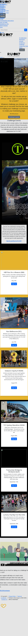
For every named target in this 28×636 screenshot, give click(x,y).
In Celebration (3, 4)
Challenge (2, 11)
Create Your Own (4, 13)
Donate (3, 16)
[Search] (25, 30)
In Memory (3, 9)
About (1, 14)
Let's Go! (14, 527)
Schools (2, 8)
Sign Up (14, 284)
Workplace (3, 6)
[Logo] (5, 2)
